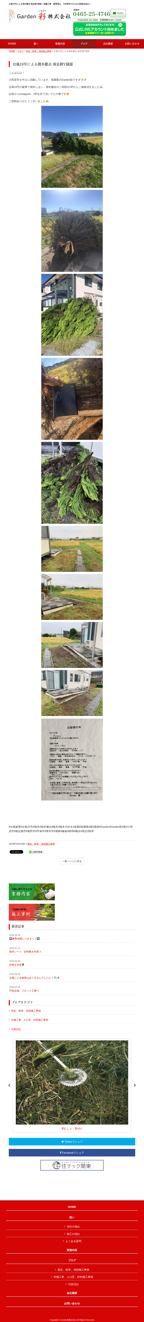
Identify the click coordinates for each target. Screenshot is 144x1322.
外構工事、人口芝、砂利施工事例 (29, 1019)
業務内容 (72, 1250)
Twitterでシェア (73, 1141)
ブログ (20, 51)
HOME (12, 51)
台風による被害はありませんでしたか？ (31, 976)
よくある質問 (73, 1241)
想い (72, 1217)
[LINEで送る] (36, 851)
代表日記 (16, 1029)
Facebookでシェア (72, 1152)
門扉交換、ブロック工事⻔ (24, 989)
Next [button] (135, 1085)
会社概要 (72, 1293)
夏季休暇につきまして (23, 937)
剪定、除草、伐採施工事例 (38, 51)
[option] (72, 1085)
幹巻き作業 (15, 963)
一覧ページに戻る (72, 861)
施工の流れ (73, 1233)
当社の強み (73, 1226)
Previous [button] (9, 1085)
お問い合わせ (72, 1303)
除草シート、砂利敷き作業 (24, 950)
